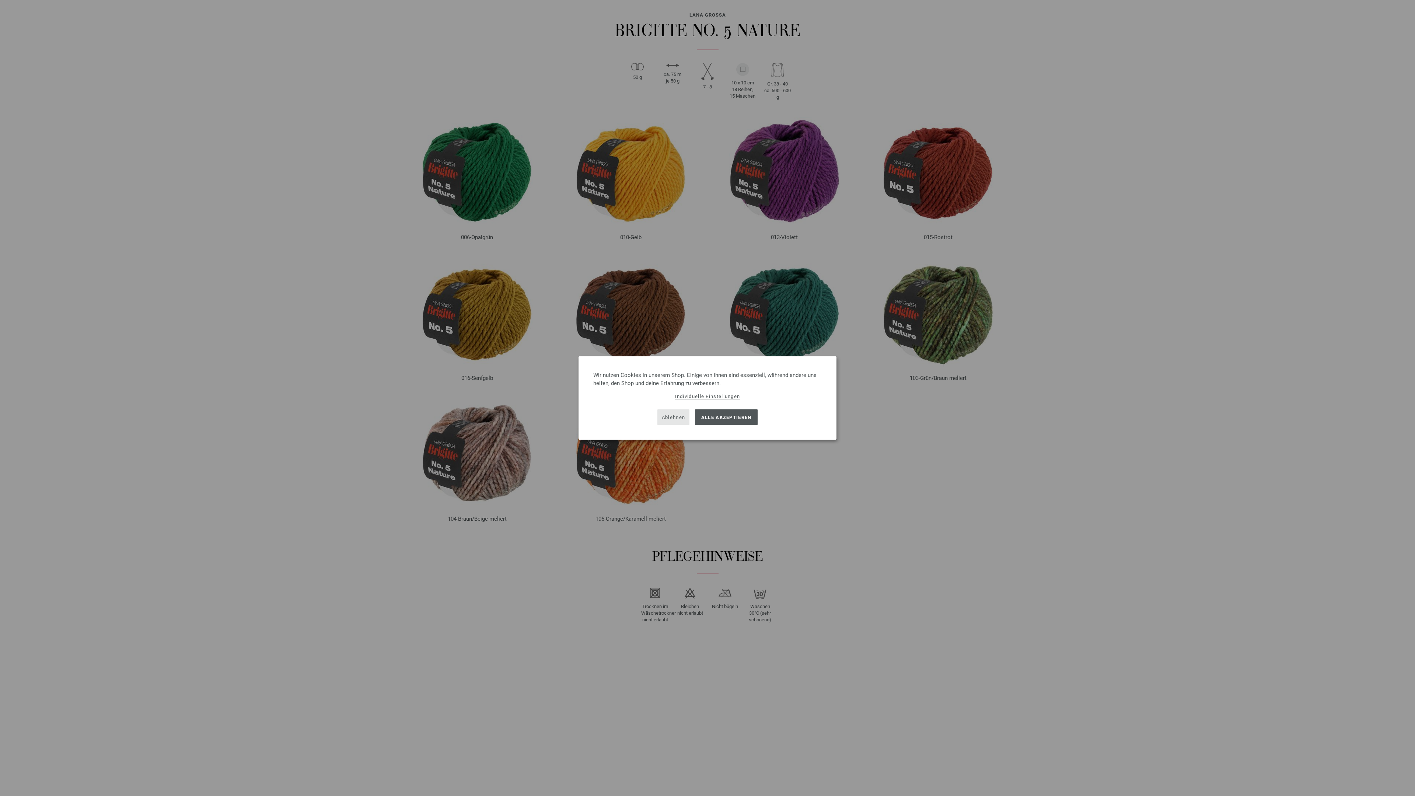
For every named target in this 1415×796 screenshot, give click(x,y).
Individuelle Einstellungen (707, 396)
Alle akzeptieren (726, 417)
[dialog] (707, 398)
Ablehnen (673, 417)
